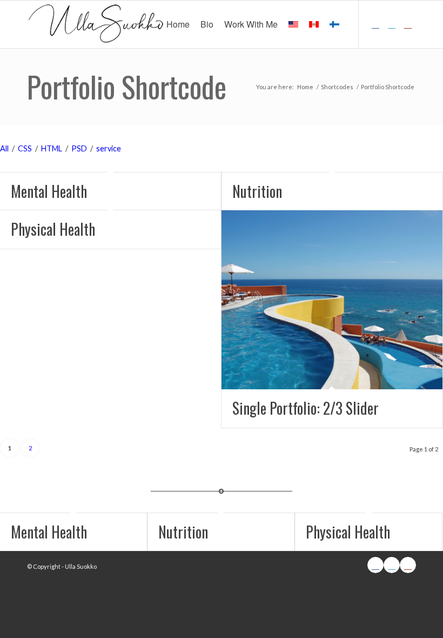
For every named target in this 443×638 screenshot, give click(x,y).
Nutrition (257, 191)
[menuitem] (178, 24)
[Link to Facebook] (375, 24)
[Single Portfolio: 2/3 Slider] (332, 299)
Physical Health (53, 229)
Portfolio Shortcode (126, 86)
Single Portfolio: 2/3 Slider (305, 408)
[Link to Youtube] (408, 24)
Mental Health (49, 191)
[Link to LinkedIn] (392, 24)
